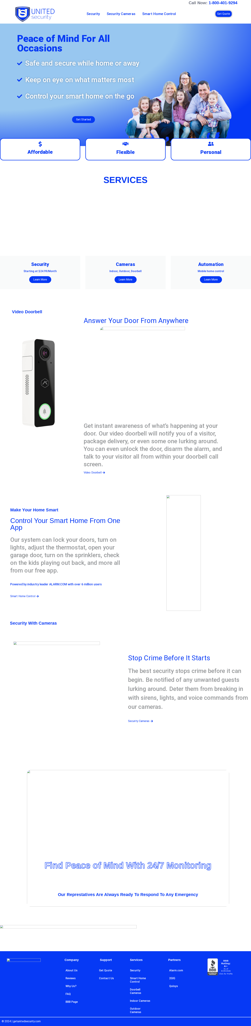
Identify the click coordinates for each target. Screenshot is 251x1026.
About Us (72, 970)
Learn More (40, 279)
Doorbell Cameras (135, 991)
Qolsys (173, 986)
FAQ (68, 994)
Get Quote (105, 970)
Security (93, 14)
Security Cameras (121, 14)
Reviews (71, 978)
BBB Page (72, 1001)
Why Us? (71, 986)
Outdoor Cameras (135, 1010)
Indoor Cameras (140, 1000)
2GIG (172, 978)
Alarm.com (176, 970)
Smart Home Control (159, 14)
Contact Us (106, 978)
